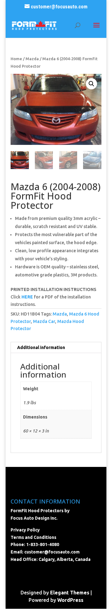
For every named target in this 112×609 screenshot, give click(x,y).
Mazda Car (44, 321)
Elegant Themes (69, 592)
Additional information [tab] (41, 347)
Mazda (32, 58)
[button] (91, 83)
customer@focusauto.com (52, 551)
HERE (27, 296)
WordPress (70, 600)
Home (16, 58)
